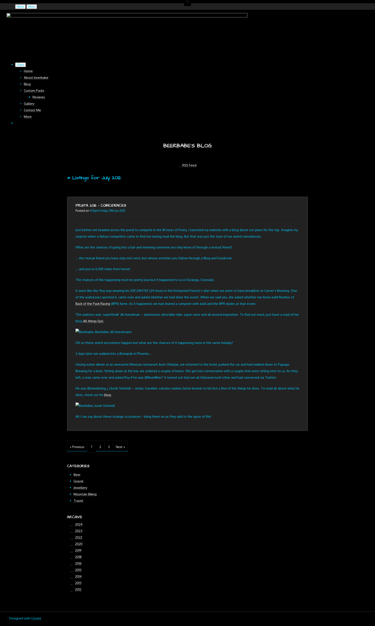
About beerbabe (36, 78)
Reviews (39, 97)
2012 (78, 589)
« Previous (77, 447)
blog (107, 395)
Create (36, 618)
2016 (78, 563)
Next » (120, 447)
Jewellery (80, 488)
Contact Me (32, 110)
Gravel (78, 481)
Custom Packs (34, 91)
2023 (78, 531)
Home (28, 71)
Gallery (29, 104)
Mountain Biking (85, 494)
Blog (27, 84)
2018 (78, 557)
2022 (78, 537)
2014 (78, 576)
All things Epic (93, 321)
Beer (77, 475)
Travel (78, 501)
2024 (78, 524)
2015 (78, 570)
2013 (78, 583)
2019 (78, 550)
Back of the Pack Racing (93, 304)
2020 (78, 544)
